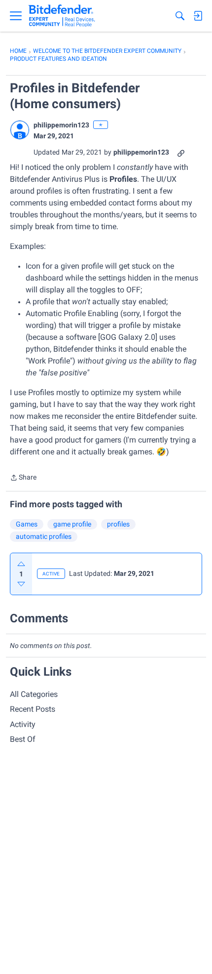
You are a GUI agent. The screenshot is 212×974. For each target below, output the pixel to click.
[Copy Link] (181, 152)
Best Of (22, 739)
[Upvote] (21, 564)
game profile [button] (72, 524)
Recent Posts (32, 709)
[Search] (180, 16)
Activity (22, 724)
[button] (20, 130)
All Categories (34, 694)
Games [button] (26, 524)
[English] (62, 16)
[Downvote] (21, 584)
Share (23, 478)
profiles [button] (118, 524)
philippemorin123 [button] (61, 125)
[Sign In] (198, 16)
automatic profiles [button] (43, 536)
